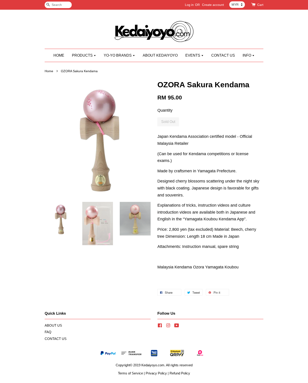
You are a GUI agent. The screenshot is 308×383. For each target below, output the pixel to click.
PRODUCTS (83, 55)
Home (49, 71)
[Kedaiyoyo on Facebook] (159, 326)
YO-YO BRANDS (118, 55)
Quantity (164, 110)
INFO (247, 55)
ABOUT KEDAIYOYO (160, 55)
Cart (260, 5)
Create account (213, 5)
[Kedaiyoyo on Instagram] (168, 326)
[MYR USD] (237, 4)
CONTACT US (223, 55)
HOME (58, 55)
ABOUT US (53, 325)
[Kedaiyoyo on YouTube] (176, 326)
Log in (189, 5)
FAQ (48, 332)
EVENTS (193, 55)
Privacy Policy (156, 373)
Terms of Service (130, 373)
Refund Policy (180, 373)
